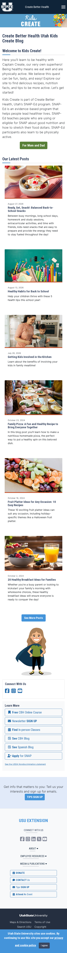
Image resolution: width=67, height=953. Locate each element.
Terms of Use (42, 922)
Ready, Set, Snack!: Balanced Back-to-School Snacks (30, 209)
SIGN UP (22, 887)
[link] (33, 712)
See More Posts (33, 618)
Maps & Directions (20, 922)
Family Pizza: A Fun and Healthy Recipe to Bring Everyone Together (33, 425)
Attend (23, 894)
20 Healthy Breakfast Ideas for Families (32, 579)
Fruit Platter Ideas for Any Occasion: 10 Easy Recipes (32, 503)
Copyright (40, 926)
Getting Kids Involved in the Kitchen (30, 357)
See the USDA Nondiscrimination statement (25, 764)
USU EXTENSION (33, 820)
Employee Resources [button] (32, 856)
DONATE (20, 872)
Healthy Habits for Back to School (28, 291)
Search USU (24, 926)
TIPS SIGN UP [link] (35, 797)
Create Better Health (37, 7)
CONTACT (22, 880)
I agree (44, 945)
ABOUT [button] (32, 848)
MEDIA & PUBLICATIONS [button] (32, 863)
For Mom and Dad (33, 145)
